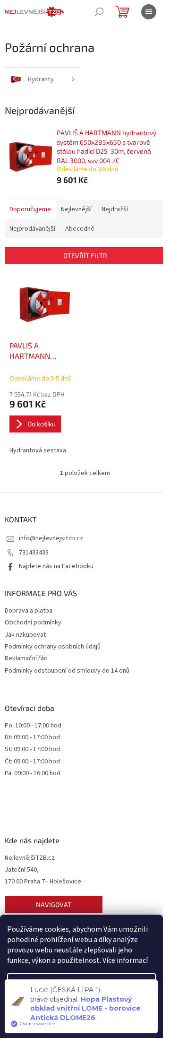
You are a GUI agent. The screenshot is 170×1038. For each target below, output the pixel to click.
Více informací (125, 960)
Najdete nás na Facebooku (56, 566)
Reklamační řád (26, 658)
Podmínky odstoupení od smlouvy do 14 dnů (67, 670)
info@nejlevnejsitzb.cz (51, 538)
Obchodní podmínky (33, 622)
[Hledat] (99, 11)
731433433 (34, 552)
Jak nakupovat (25, 635)
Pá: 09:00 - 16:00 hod (32, 773)
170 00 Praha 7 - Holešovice (43, 881)
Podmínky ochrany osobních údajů (53, 646)
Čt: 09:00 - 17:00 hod (32, 761)
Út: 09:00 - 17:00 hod (32, 737)
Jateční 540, (22, 869)
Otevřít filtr (85, 255)
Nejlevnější (76, 209)
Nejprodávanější (32, 229)
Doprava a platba (28, 610)
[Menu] (148, 11)
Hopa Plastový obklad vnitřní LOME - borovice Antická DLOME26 (85, 1008)
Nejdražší (115, 209)
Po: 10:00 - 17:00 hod (33, 725)
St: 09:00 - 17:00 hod (32, 749)
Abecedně (79, 229)
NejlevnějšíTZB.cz (30, 858)
